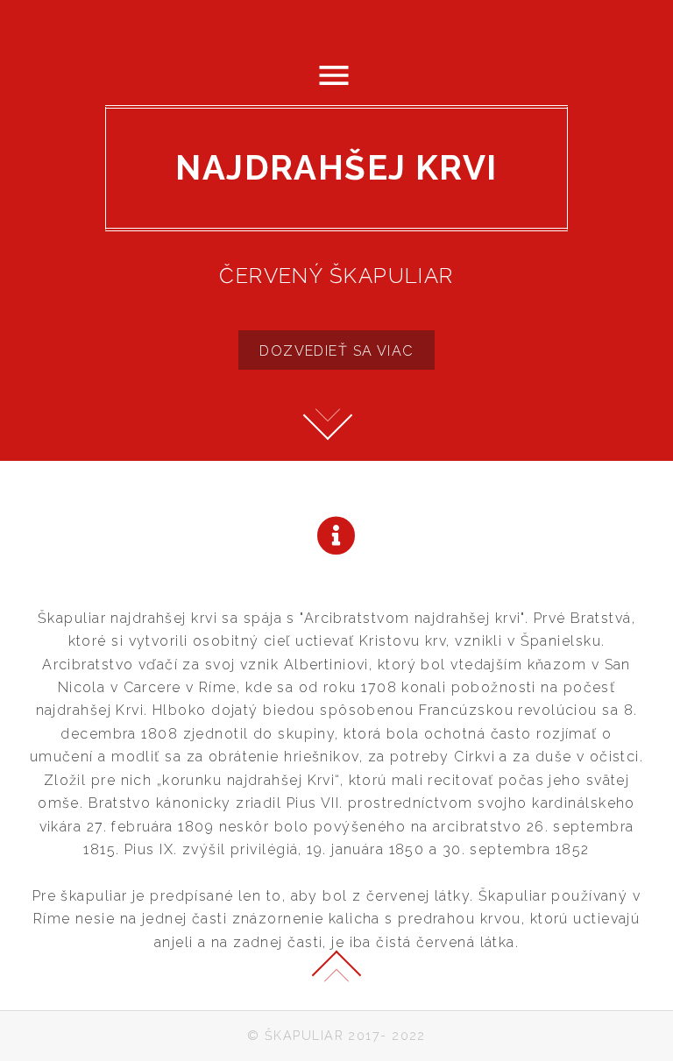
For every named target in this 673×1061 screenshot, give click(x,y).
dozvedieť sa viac (336, 351)
